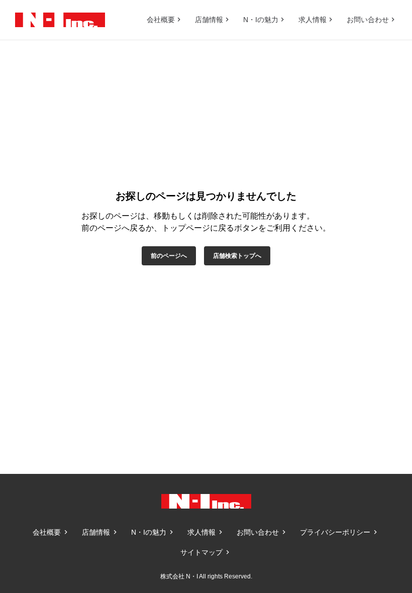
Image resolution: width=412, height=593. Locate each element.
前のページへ (169, 255)
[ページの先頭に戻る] (382, 444)
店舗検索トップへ (237, 255)
